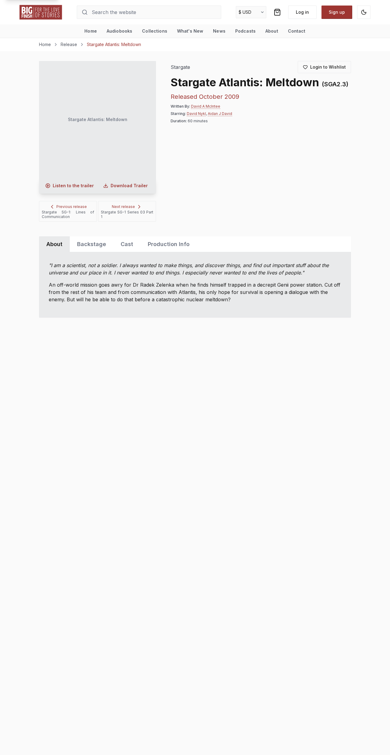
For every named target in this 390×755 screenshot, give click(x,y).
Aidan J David (220, 113)
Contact (297, 31)
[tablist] (195, 244)
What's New (190, 31)
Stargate (180, 67)
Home (90, 31)
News (219, 31)
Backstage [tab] (91, 244)
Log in (302, 12)
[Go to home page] (41, 12)
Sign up (337, 12)
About (271, 31)
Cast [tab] (127, 244)
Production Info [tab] (169, 244)
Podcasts (245, 31)
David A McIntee (205, 106)
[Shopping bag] (277, 12)
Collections (154, 31)
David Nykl (196, 113)
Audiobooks (119, 31)
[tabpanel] (195, 285)
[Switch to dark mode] (363, 12)
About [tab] (54, 244)
